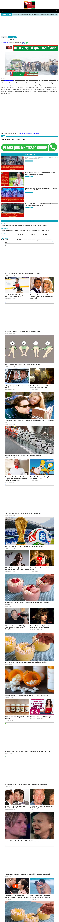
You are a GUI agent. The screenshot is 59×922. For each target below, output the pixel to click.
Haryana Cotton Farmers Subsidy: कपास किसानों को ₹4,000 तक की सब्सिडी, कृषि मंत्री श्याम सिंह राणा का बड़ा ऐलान (25, 230)
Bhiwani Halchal (6, 42)
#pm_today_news (20, 139)
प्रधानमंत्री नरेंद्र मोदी (8, 80)
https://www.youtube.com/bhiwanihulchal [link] (29, 133)
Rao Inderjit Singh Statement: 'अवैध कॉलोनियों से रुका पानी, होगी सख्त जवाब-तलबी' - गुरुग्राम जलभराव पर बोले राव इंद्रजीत (26, 239)
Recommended (29, 221)
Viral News (12, 37)
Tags (3, 136)
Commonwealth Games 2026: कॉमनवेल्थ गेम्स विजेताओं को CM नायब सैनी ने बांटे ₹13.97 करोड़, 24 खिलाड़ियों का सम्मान (26, 235)
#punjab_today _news (8, 139)
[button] (2, 11)
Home (4, 37)
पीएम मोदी (48, 82)
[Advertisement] (29, 26)
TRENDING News (29, 154)
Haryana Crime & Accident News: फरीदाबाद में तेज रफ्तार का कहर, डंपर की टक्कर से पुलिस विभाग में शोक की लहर (24, 225)
